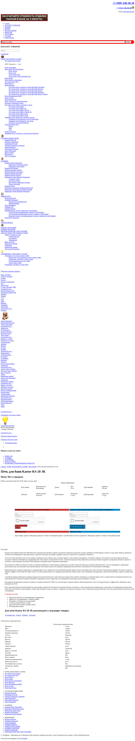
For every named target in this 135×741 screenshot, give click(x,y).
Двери (3, 374)
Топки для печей (14, 184)
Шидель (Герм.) (6, 333)
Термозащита (5, 353)
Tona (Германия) (10, 205)
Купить (18, 527)
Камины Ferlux (10, 186)
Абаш (3, 406)
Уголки (3, 348)
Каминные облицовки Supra (18, 165)
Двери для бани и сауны (13, 235)
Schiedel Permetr (14, 203)
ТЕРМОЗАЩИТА (7, 223)
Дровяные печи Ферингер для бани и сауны (19, 117)
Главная (3, 467)
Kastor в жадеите (10, 131)
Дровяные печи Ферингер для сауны (21, 121)
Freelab (24, 738)
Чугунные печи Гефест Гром (18, 114)
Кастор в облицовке (7, 282)
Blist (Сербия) (9, 152)
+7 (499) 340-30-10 (123, 3)
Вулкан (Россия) (10, 198)
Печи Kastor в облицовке (13, 80)
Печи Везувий (9, 85)
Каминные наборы (11, 243)
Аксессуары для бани (8, 369)
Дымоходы (4, 328)
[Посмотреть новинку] (11, 443)
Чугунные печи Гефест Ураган (19, 110)
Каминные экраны (11, 247)
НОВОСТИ (9, 456)
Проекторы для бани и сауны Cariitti (21, 259)
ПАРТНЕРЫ (9, 460)
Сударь (3, 287)
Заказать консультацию (77, 525)
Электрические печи (12, 124)
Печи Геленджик (14, 74)
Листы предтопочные (12, 249)
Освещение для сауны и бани (11, 415)
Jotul (2, 299)
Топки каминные (6, 324)
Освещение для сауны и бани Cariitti (17, 256)
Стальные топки (14, 179)
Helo (10, 128)
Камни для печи (6, 385)
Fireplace (4, 294)
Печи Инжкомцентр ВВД (13, 96)
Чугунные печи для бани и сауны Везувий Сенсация (26, 87)
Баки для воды (10, 242)
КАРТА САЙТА (10, 461)
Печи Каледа (9, 83)
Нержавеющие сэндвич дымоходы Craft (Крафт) (21, 210)
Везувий (9, 287)
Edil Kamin (4, 307)
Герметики (4, 365)
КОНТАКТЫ (9, 38)
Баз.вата (3, 362)
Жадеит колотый (6, 389)
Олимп (3, 278)
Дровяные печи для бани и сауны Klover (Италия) (21, 133)
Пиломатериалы (6, 399)
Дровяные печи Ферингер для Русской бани (23, 119)
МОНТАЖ (8, 32)
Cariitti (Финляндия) (7, 426)
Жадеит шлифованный (8, 390)
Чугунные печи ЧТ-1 (12, 82)
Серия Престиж (14, 236)
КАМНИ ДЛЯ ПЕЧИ (8, 229)
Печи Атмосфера (10, 67)
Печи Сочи (12, 73)
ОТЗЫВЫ (8, 458)
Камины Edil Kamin (11, 168)
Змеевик (3, 344)
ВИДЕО (7, 29)
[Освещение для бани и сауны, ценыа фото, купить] (5, 424)
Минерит (4, 360)
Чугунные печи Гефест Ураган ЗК (20, 112)
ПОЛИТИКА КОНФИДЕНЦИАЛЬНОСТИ (19, 463)
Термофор (4, 305)
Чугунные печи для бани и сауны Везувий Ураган (25, 91)
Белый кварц (5, 392)
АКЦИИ (8, 27)
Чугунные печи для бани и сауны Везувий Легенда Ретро (28, 94)
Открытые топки (14, 181)
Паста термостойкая (7, 364)
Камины (3, 310)
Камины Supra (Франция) (13, 163)
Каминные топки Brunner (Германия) (17, 177)
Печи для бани (6, 275)
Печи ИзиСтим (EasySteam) (14, 69)
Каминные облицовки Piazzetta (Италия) (18, 189)
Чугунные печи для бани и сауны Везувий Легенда (26, 89)
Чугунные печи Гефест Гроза (18, 115)
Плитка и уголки (6, 339)
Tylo (10, 130)
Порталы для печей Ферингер (19, 123)
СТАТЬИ (8, 36)
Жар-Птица (4, 285)
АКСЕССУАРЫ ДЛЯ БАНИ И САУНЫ (14, 233)
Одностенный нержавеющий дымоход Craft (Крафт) (26, 212)
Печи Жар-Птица (10, 99)
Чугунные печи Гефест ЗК (17, 108)
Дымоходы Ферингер (12, 218)
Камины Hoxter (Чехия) (13, 175)
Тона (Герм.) (5, 335)
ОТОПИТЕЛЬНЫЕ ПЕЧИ (10, 138)
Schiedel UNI (9, 207)
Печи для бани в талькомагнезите (16, 101)
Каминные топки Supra (16, 166)
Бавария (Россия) (10, 140)
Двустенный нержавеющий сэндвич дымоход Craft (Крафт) (29, 214)
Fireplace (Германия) (11, 142)
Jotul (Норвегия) (10, 147)
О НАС (7, 23)
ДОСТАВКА (9, 34)
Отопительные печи (7, 291)
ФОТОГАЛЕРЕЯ (10, 30)
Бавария (3, 303)
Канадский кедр (6, 403)
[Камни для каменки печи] (32, 615)
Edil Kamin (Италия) (11, 149)
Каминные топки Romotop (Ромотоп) (17, 191)
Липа (2, 405)
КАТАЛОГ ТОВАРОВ (12, 25)
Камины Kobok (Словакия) (14, 172)
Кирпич (3, 349)
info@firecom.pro (128, 11)
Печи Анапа (13, 71)
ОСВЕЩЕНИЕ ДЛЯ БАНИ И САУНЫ (14, 254)
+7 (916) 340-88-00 (124, 8)
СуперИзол (4, 358)
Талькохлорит (5, 342)
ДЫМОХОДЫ (5, 196)
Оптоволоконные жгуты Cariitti (19, 261)
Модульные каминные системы (19, 182)
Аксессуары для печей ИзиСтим (20, 76)
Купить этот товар (21, 525)
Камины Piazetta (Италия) (13, 173)
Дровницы (8, 245)
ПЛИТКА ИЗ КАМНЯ (8, 227)
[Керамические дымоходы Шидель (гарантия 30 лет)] (10, 615)
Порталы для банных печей (14, 103)
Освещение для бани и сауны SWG (16, 264)
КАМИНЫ (4, 161)
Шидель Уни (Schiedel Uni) (18, 202)
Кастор (3, 280)
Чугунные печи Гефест (16, 107)
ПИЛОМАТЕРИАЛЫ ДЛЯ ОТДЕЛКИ (14, 231)
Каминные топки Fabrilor (13, 170)
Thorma (3, 296)
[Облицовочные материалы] (25, 615)
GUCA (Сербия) (10, 156)
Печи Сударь (9, 98)
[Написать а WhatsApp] (133, 8)
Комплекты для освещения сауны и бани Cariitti (25, 257)
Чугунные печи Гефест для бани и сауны (18, 105)
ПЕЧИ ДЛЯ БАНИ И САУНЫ (11, 59)
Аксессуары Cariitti (15, 263)
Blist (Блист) (9, 154)
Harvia (11, 126)
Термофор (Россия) (11, 144)
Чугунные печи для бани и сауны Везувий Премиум (26, 92)
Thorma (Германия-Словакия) (15, 145)
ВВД (14, 287)
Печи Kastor (9, 78)
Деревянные (13, 240)
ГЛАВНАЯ (4, 54)
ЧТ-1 (2, 283)
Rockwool (4, 356)
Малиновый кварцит (8, 396)
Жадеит (3, 346)
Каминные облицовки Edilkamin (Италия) (19, 188)
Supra (2, 301)
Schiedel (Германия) (11, 200)
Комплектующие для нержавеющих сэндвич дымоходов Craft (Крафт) (32, 216)
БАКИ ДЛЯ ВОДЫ (11, 730)
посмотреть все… (7, 289)
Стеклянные (13, 238)
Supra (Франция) (10, 151)
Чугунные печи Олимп (12, 61)
